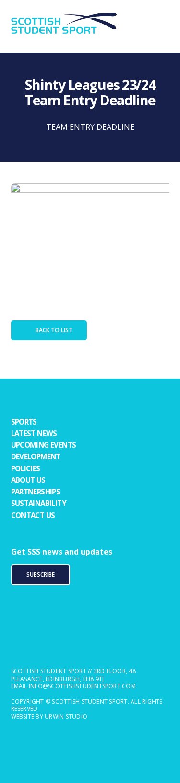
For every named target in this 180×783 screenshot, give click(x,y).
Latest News (34, 433)
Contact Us (33, 515)
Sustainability (39, 503)
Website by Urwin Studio (49, 716)
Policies (25, 468)
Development (35, 456)
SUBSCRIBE (40, 574)
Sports (24, 422)
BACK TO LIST (54, 330)
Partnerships (35, 491)
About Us (28, 480)
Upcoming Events (43, 445)
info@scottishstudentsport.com (82, 686)
